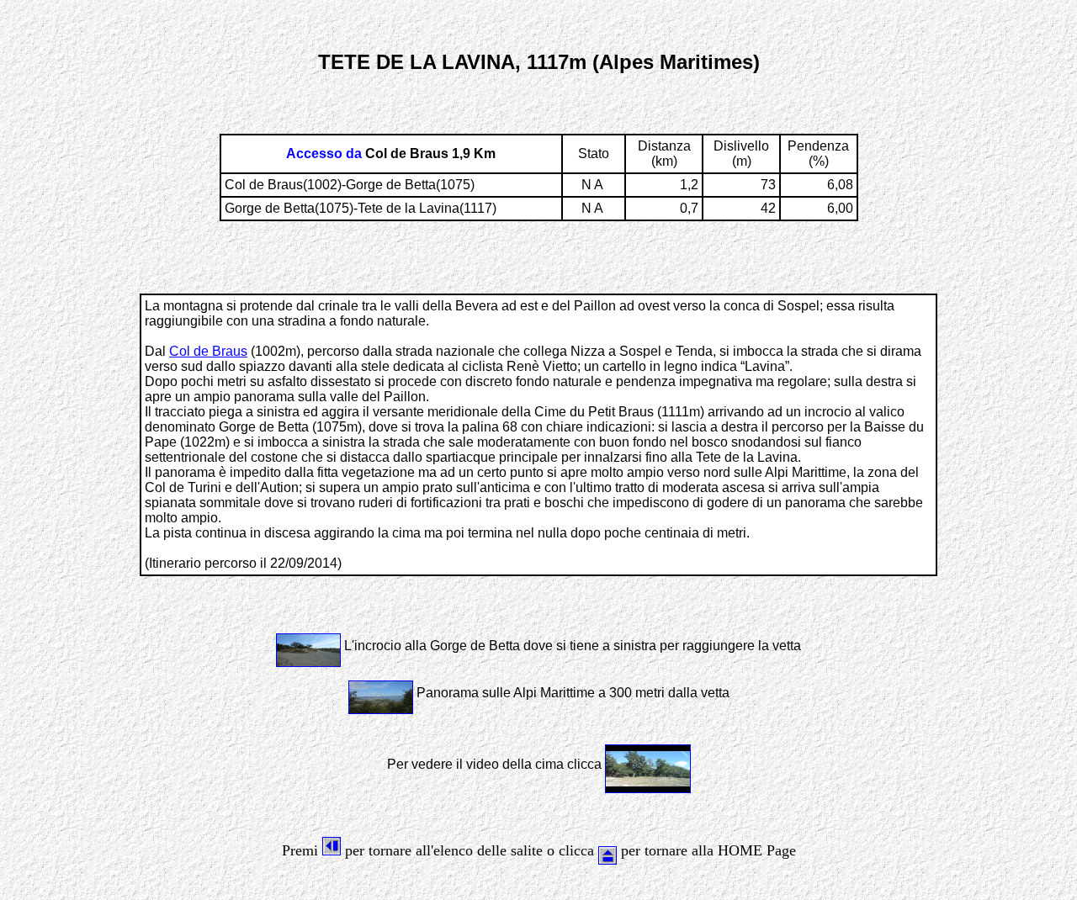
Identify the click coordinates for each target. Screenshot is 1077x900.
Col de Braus (208, 351)
